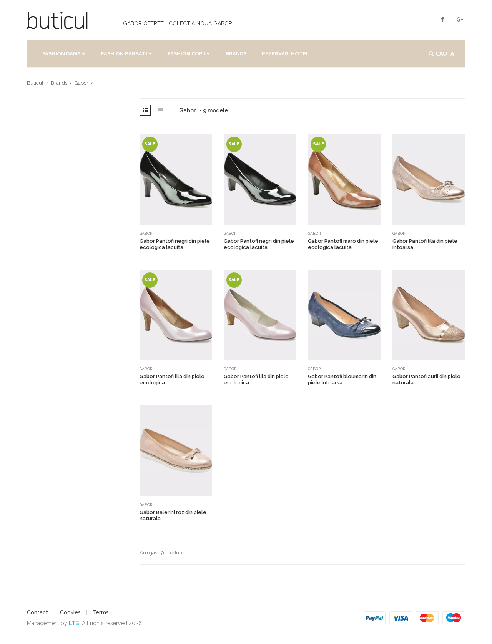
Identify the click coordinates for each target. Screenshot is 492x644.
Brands (236, 54)
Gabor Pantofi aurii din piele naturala (426, 379)
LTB (74, 623)
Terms (101, 612)
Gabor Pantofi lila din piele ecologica (172, 379)
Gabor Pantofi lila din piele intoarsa (424, 244)
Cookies (70, 612)
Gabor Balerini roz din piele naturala (173, 515)
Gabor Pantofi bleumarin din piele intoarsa (342, 379)
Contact (37, 612)
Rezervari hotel (285, 54)
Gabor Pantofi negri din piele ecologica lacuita (175, 244)
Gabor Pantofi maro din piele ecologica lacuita (343, 244)
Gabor (146, 233)
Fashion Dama (61, 54)
